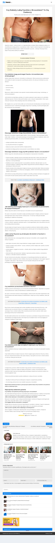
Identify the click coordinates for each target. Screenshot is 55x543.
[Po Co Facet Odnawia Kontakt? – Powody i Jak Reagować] (45, 449)
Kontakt (51, 533)
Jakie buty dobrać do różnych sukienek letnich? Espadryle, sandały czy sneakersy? (23, 496)
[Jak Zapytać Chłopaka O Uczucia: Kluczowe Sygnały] (5, 514)
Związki (36, 14)
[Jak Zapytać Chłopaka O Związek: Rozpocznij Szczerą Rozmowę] (5, 505)
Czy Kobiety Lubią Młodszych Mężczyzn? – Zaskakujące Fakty (30, 179)
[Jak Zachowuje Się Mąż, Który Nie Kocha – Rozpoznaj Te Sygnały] (33, 449)
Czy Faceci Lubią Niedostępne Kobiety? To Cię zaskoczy (20, 456)
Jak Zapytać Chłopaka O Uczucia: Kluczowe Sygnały (17, 513)
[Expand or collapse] (33, 54)
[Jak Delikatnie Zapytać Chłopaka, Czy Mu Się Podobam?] (5, 510)
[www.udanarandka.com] (11, 525)
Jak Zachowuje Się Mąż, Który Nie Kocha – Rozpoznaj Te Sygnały (33, 456)
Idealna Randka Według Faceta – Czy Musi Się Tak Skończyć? (9, 456)
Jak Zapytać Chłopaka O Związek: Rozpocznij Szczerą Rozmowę (19, 504)
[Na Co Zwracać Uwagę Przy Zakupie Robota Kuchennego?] (5, 501)
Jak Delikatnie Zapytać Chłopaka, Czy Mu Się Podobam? (17, 509)
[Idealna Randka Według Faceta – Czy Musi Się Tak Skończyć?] (9, 449)
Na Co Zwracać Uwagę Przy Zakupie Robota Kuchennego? (18, 500)
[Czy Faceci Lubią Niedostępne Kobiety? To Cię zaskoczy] (21, 449)
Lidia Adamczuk (24, 14)
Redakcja (47, 533)
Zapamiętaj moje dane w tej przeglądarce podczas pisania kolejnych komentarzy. (21, 483)
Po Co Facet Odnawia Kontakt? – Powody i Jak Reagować (45, 456)
